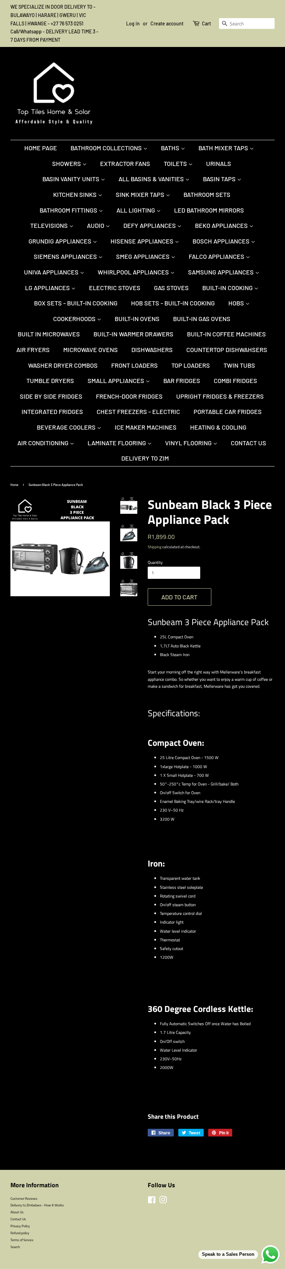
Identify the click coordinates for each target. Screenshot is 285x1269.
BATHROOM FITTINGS (69, 210)
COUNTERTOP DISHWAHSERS (226, 349)
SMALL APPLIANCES (117, 380)
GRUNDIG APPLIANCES (60, 241)
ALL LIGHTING (136, 210)
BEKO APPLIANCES (222, 225)
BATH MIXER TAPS (224, 148)
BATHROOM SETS (207, 194)
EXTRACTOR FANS (125, 163)
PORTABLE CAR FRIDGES (228, 411)
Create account (167, 23)
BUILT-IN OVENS (137, 318)
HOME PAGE (40, 148)
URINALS (218, 163)
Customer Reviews (24, 1198)
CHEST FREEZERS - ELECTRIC (138, 411)
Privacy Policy (20, 1226)
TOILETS (176, 163)
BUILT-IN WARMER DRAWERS (133, 334)
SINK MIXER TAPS (141, 194)
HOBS (236, 303)
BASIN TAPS (220, 179)
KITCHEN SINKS (75, 194)
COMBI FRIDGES (235, 380)
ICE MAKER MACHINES (146, 427)
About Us (17, 1212)
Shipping (155, 547)
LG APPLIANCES (48, 288)
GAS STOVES (171, 288)
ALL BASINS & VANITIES (152, 179)
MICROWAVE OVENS (90, 349)
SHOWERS (67, 163)
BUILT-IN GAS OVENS (201, 318)
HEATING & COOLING (218, 427)
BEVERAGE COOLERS (67, 427)
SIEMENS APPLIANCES (66, 256)
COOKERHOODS (75, 318)
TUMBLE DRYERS (50, 380)
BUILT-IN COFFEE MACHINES (226, 334)
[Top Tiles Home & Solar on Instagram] (163, 1201)
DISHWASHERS (152, 349)
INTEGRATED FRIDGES (52, 411)
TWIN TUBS (239, 365)
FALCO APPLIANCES (217, 256)
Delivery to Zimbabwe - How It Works (37, 1205)
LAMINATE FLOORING (117, 443)
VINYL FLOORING (189, 443)
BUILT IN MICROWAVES (49, 334)
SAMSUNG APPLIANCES (221, 272)
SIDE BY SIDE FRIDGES (51, 396)
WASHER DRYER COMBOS (63, 365)
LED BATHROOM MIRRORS (209, 210)
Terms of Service (21, 1240)
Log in (133, 23)
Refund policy (19, 1233)
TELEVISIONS (49, 225)
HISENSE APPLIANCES (143, 241)
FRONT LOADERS (134, 365)
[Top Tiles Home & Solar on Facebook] (152, 1201)
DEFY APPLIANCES (150, 225)
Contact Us (248, 443)
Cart (206, 23)
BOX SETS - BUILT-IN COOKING (75, 303)
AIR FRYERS (33, 349)
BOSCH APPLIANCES (222, 241)
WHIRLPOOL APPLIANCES (134, 272)
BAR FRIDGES (181, 380)
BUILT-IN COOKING (228, 288)
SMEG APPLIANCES (143, 256)
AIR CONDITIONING (43, 443)
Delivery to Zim (145, 458)
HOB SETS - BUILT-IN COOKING (173, 303)
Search (15, 1247)
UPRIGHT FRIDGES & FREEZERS (220, 396)
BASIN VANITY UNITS (71, 179)
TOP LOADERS (190, 365)
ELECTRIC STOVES (114, 288)
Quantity (155, 562)
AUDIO (96, 225)
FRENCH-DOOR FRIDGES (129, 396)
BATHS (171, 148)
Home (14, 485)
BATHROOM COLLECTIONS (107, 148)
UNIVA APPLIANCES (52, 272)
